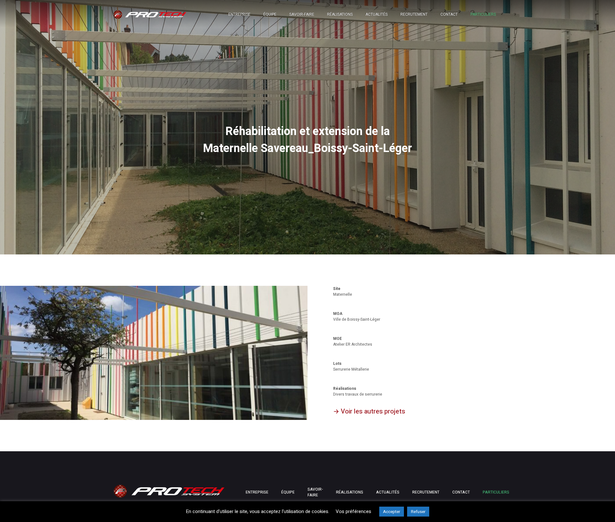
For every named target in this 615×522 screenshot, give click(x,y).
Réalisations (340, 14)
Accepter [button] (391, 512)
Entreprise (239, 14)
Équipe (269, 14)
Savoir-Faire (301, 14)
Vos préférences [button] (353, 511)
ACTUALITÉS (387, 492)
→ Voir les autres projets (369, 411)
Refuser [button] (418, 512)
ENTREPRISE (257, 492)
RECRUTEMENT (414, 14)
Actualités (376, 14)
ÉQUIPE (288, 492)
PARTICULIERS (483, 14)
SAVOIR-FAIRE (315, 492)
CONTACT (449, 14)
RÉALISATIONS (349, 492)
